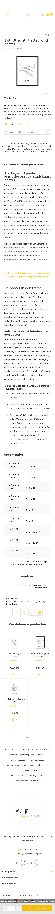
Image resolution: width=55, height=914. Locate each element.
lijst (38, 765)
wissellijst (35, 780)
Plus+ (36, 895)
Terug (46, 34)
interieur (40, 755)
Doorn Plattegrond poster (15, 654)
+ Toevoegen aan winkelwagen (37, 908)
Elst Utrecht (44, 749)
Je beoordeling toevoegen (36, 601)
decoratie (32, 749)
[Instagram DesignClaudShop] (27, 863)
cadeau (22, 749)
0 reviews (18, 48)
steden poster (17, 775)
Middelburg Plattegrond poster (15, 700)
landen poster (28, 765)
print (15, 770)
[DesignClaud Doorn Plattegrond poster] (14, 642)
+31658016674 (31, 849)
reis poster (24, 770)
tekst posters (28, 205)
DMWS (29, 895)
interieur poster (38, 760)
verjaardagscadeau (34, 775)
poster (46, 765)
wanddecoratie (21, 780)
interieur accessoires (19, 760)
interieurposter (12, 765)
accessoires (10, 749)
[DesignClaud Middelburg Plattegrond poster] (14, 688)
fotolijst (14, 755)
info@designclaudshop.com (30, 853)
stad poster (37, 770)
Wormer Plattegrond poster (40, 654)
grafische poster (27, 755)
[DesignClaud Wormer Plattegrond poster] (40, 642)
